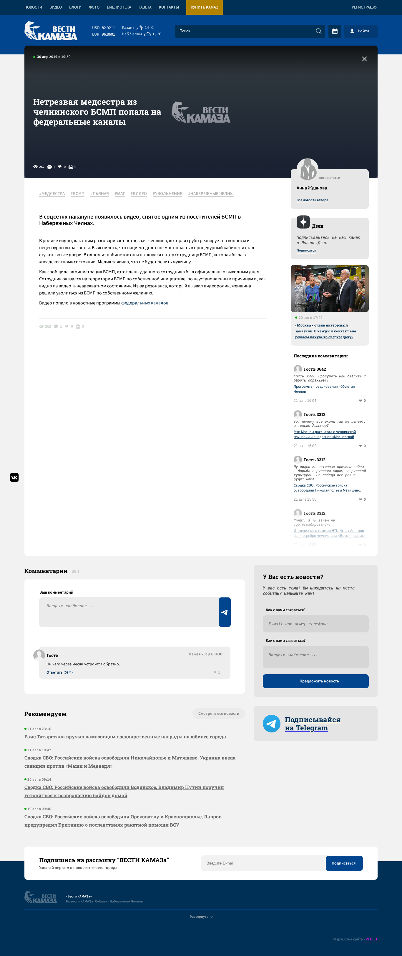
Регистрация (365, 7)
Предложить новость (319, 681)
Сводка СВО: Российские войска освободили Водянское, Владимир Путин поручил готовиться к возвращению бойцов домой (124, 791)
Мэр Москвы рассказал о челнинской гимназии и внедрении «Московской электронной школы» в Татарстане (325, 434)
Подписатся (306, 250)
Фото (94, 7)
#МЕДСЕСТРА (52, 194)
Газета (145, 7)
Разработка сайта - (355, 939)
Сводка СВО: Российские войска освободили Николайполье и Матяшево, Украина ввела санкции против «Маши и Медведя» (328, 488)
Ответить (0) (57, 672)
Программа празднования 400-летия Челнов (324, 389)
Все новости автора (312, 200)
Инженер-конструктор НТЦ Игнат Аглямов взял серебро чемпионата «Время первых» (330, 533)
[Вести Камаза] (50, 31)
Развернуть (199, 916)
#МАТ (120, 194)
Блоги (75, 7)
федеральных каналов (144, 303)
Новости (33, 7)
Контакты (169, 7)
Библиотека (119, 7)
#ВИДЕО (139, 194)
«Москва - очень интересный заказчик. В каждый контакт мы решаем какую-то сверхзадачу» (325, 331)
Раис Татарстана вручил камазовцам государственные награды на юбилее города (125, 736)
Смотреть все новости (218, 714)
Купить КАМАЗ (204, 7)
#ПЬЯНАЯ (99, 194)
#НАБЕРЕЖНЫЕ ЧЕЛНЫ (211, 194)
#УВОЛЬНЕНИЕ (167, 194)
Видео (55, 7)
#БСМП (77, 194)
